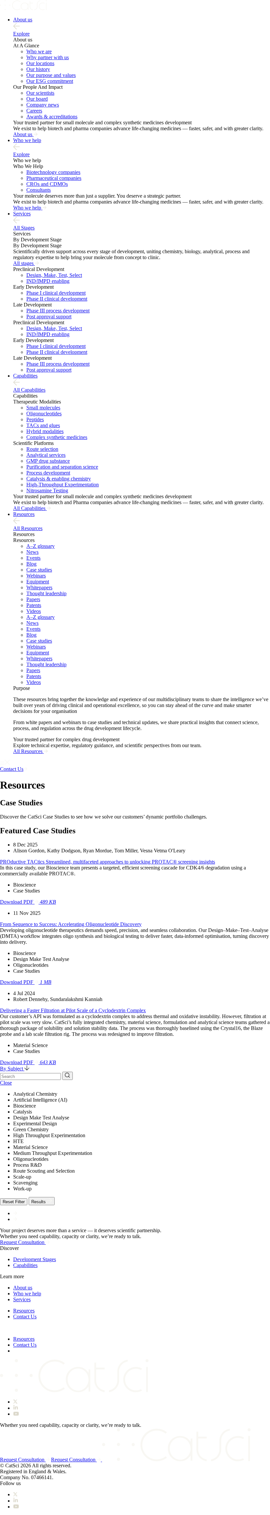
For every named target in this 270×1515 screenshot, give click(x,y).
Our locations (40, 63)
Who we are (39, 51)
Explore (21, 34)
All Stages (24, 228)
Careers (34, 110)
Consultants (38, 190)
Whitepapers (39, 587)
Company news (42, 105)
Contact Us (25, 1316)
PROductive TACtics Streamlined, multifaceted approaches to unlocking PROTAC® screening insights (107, 862)
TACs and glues (43, 425)
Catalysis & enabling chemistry (58, 478)
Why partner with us (47, 57)
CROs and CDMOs (47, 184)
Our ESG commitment (49, 81)
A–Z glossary (40, 546)
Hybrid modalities (45, 431)
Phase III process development (58, 310)
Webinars (36, 575)
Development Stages (34, 1259)
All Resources (27, 528)
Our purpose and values (51, 75)
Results (39, 1201)
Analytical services (46, 455)
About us (22, 19)
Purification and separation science (62, 467)
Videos (33, 611)
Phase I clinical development (56, 293)
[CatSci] (23, 8)
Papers (33, 599)
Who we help (27, 140)
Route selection (42, 449)
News (32, 552)
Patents (33, 605)
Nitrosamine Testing (47, 490)
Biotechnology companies (53, 172)
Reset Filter (14, 1201)
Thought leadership (46, 593)
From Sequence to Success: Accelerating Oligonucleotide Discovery (71, 924)
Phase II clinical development (56, 299)
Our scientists (40, 93)
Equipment (37, 581)
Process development (48, 473)
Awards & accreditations (51, 116)
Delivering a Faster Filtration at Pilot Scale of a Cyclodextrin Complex (73, 1010)
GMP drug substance (48, 461)
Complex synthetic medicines (56, 437)
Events (33, 558)
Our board (37, 99)
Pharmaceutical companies (53, 178)
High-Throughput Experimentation (62, 484)
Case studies (39, 570)
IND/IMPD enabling (47, 281)
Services (22, 213)
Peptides (35, 419)
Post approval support (48, 316)
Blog (31, 564)
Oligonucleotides (44, 413)
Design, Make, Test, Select (54, 275)
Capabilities (25, 376)
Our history (38, 69)
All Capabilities (29, 390)
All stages (24, 263)
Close (6, 1083)
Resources (24, 514)
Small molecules (43, 407)
